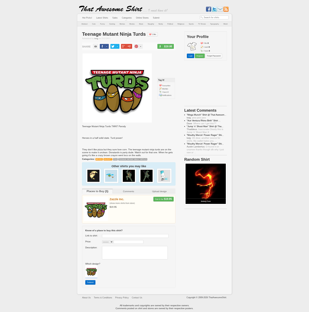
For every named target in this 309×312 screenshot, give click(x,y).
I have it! (165, 92)
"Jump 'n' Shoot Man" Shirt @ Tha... (205, 126)
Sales (115, 18)
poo (115, 159)
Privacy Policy (122, 297)
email (95, 46)
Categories (127, 18)
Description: (91, 247)
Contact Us (137, 297)
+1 (128, 47)
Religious (181, 24)
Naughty (151, 24)
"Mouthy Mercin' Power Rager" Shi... (205, 135)
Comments (128, 191)
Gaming (112, 24)
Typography (214, 24)
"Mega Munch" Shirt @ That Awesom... (206, 114)
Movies (132, 24)
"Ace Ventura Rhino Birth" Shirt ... (203, 120)
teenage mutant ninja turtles (133, 159)
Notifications (167, 95)
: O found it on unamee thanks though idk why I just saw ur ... (205, 149)
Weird (225, 24)
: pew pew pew (196, 117)
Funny (102, 24)
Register (200, 56)
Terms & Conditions (103, 297)
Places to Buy (95, 191)
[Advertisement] (206, 84)
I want (206, 47)
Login (190, 56)
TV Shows (202, 24)
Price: (88, 241)
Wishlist (165, 89)
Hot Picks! (87, 18)
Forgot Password (213, 56)
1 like (154, 34)
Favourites (166, 86)
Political (170, 24)
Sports (191, 24)
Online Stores (142, 18)
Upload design (159, 191)
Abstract (84, 24)
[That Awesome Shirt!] (111, 11)
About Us (86, 297)
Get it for (163, 199)
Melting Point (206, 201)
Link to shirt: (91, 235)
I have (206, 51)
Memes (122, 24)
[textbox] (214, 17)
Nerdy (161, 24)
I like (205, 43)
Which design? (92, 263)
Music (141, 24)
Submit (156, 18)
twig (96, 38)
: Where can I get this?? (201, 123)
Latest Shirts (102, 18)
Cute (94, 24)
